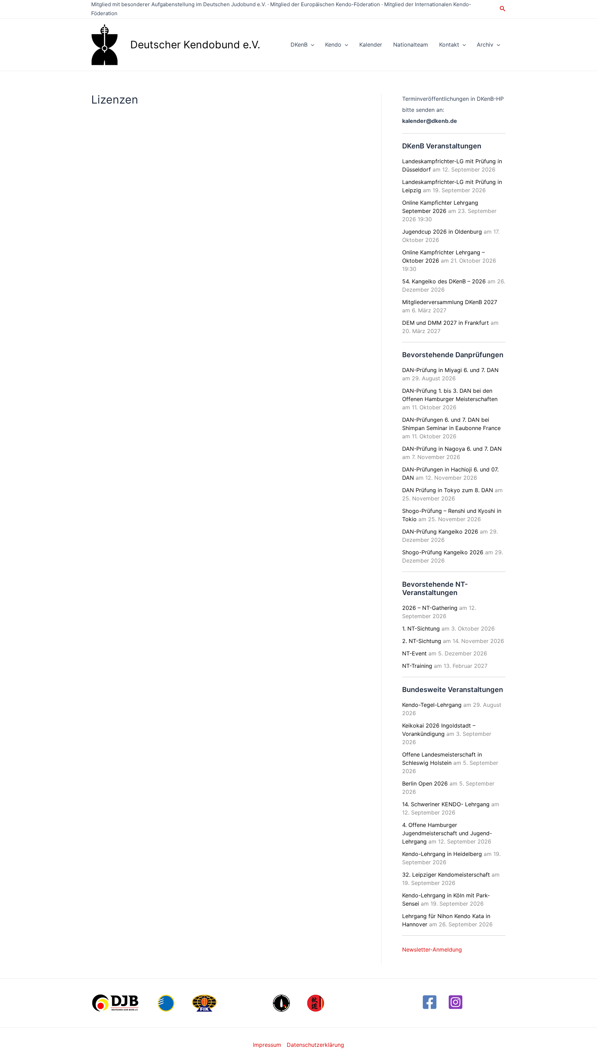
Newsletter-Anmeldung (432, 949)
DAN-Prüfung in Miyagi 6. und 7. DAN (450, 370)
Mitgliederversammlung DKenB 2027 (449, 302)
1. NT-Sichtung (421, 628)
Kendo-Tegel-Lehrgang (432, 704)
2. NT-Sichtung (421, 640)
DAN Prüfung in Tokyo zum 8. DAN (447, 490)
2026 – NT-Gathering (429, 607)
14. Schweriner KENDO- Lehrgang (446, 804)
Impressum (267, 1044)
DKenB (299, 44)
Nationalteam (410, 44)
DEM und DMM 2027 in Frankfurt (445, 322)
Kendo (333, 44)
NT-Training (417, 665)
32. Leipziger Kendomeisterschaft (446, 874)
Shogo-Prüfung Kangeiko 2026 (442, 552)
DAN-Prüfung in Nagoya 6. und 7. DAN (452, 448)
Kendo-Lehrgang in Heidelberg (442, 853)
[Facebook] (429, 1002)
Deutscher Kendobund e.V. (195, 44)
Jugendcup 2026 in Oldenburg (442, 231)
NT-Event (414, 653)
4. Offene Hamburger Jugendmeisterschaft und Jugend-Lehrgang (447, 833)
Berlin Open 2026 (425, 783)
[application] (310, 44)
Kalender (370, 44)
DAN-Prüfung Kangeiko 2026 (440, 531)
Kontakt (449, 44)
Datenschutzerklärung (315, 1044)
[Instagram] (455, 1002)
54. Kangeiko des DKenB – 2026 (444, 281)
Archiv (485, 44)
